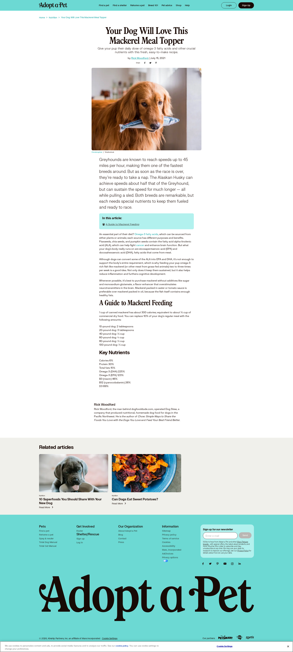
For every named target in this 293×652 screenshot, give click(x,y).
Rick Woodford (139, 58)
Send (245, 535)
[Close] (288, 646)
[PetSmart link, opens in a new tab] (225, 637)
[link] (137, 5)
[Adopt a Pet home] (53, 5)
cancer (140, 245)
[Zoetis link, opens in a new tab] (250, 637)
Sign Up (246, 5)
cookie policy (122, 646)
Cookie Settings (109, 638)
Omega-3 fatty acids (146, 234)
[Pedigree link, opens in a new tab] (239, 637)
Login (229, 5)
